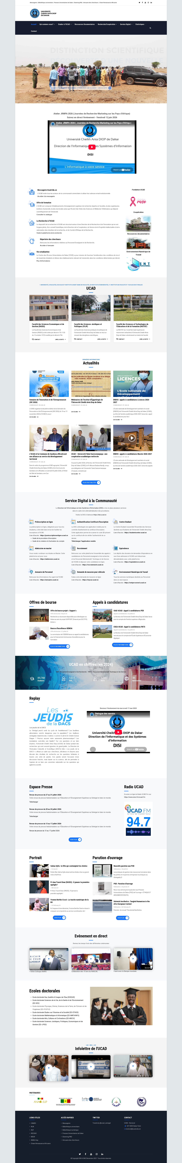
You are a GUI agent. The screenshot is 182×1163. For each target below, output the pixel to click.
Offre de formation (44, 203)
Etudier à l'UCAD (64, 24)
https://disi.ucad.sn (99, 515)
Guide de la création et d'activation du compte (48, 541)
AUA (32, 1126)
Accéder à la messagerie (46, 196)
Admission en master (43, 548)
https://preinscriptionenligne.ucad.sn (54, 535)
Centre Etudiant (125, 522)
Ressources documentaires (138, 234)
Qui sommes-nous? (46, 24)
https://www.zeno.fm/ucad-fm (134, 797)
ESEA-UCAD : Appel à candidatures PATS (129, 627)
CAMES (33, 1123)
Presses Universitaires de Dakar (63, 2)
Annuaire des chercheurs (90, 2)
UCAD (84, 1158)
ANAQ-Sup (34, 1140)
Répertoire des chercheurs (50, 239)
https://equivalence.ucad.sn (134, 562)
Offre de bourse (55, 613)
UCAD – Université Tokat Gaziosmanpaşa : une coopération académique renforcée (89, 455)
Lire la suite (59, 339)
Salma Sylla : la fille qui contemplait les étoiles (68, 866)
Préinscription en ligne (44, 522)
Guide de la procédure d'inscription (44, 538)
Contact (34, 31)
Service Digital (125, 24)
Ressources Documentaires (85, 24)
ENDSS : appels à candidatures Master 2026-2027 (132, 454)
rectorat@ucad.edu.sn (133, 1129)
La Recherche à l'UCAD (45, 221)
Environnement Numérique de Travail (133, 572)
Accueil (33, 24)
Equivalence (124, 548)
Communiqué (33, 405)
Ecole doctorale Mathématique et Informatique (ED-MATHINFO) (56, 1015)
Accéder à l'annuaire (47, 245)
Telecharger (33, 816)
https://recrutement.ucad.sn (92, 565)
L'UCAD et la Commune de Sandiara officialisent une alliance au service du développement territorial (48, 456)
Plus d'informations (43, 261)
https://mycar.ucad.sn (90, 580)
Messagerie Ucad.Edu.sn (47, 190)
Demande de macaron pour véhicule (91, 572)
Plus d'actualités (89, 482)
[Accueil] (43, 13)
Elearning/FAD (78, 2)
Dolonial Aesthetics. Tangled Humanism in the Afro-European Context (132, 902)
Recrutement (82, 548)
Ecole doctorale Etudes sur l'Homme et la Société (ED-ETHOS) (55, 1012)
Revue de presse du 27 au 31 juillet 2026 (45, 795)
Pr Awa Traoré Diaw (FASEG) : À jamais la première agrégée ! (69, 883)
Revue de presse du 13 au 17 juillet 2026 (45, 824)
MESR (33, 1137)
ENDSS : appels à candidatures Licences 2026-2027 (131, 401)
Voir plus (73, 839)
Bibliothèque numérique (70, 1130)
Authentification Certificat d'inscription (92, 522)
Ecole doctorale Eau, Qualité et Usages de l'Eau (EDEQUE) (54, 997)
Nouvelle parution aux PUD (124, 866)
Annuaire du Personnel (44, 572)
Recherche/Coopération (107, 24)
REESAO (34, 1133)
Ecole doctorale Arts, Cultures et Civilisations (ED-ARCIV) (54, 1018)
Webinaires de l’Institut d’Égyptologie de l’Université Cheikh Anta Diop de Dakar (87, 401)
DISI (80, 1158)
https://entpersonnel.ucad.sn (135, 583)
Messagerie (33, 2)
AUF (32, 1130)
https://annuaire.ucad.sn (49, 580)
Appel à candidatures (120, 613)
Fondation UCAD (138, 190)
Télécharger (33, 802)
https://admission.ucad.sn (49, 559)
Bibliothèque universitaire (45, 2)
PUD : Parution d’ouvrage (123, 884)
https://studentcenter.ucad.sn (135, 533)
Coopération (138, 212)
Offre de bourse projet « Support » (63, 611)
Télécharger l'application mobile (84, 541)
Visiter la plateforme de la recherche (49, 233)
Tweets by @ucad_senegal (102, 1123)
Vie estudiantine (43, 252)
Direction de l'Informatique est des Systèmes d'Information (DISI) (80, 508)
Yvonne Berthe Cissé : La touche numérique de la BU (69, 901)
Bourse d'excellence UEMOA (61, 628)
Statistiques (139, 24)
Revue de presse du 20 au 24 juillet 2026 (45, 809)
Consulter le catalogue (44, 215)
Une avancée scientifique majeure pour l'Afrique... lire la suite (75, 90)
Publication (117, 869)
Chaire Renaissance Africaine (108, 2)
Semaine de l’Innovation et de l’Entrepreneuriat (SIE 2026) (47, 401)
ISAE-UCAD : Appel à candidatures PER (129, 611)
